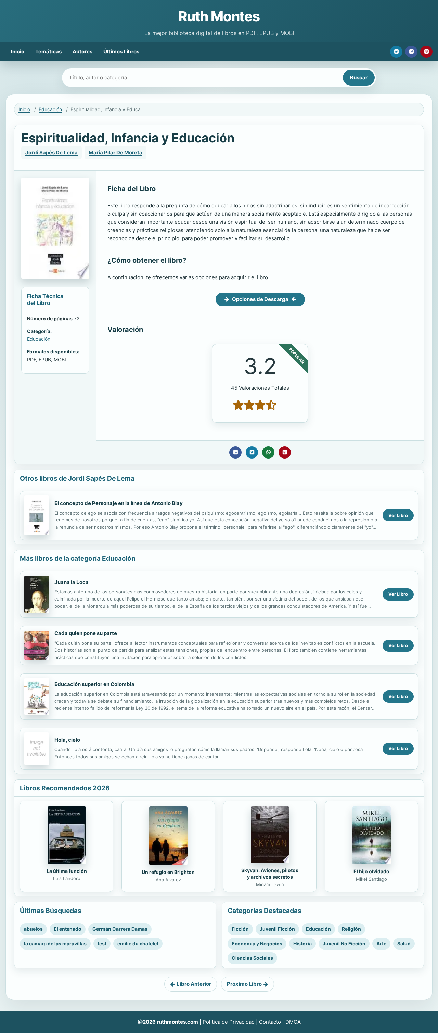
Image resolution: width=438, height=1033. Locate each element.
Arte (381, 943)
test (102, 943)
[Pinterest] (426, 52)
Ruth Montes (219, 16)
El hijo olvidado (371, 871)
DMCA (293, 1022)
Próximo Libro (244, 984)
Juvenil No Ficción (344, 943)
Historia (302, 943)
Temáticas (48, 51)
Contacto (270, 1022)
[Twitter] (396, 52)
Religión (351, 929)
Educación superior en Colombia (94, 684)
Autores (82, 51)
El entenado (67, 929)
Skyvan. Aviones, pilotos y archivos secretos (269, 873)
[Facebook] (411, 52)
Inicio (17, 51)
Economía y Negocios (257, 943)
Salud (404, 943)
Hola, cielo (67, 740)
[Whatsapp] (268, 452)
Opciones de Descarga (260, 299)
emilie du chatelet (137, 943)
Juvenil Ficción (277, 929)
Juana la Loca (71, 582)
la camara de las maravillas (55, 943)
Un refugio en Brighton (168, 872)
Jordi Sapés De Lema (51, 152)
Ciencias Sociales (252, 958)
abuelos (33, 929)
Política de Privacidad (229, 1022)
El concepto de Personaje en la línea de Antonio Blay (118, 503)
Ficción (240, 929)
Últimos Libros (121, 51)
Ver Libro (398, 515)
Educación (50, 109)
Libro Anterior (194, 984)
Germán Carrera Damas (119, 929)
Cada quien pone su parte (85, 633)
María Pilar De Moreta (115, 152)
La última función (67, 871)
